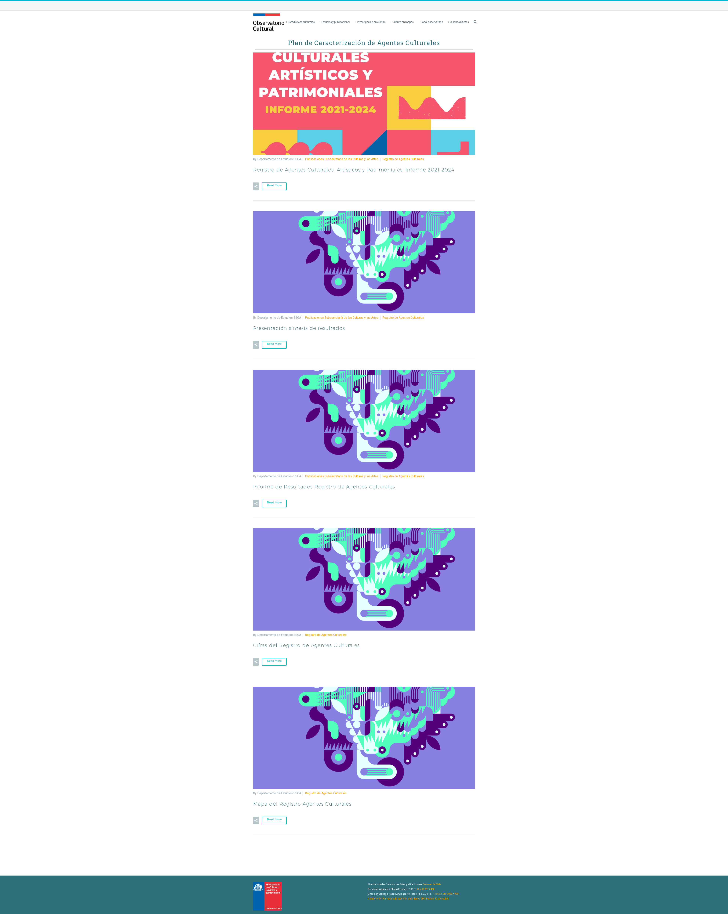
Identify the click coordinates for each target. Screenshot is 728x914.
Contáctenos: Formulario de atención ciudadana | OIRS (397, 898)
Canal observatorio (431, 21)
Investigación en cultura (371, 21)
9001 (457, 894)
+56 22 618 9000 (443, 894)
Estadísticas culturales (301, 21)
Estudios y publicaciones (336, 21)
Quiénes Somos (459, 21)
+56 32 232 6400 (426, 889)
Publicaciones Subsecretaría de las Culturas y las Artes (341, 159)
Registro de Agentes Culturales (403, 159)
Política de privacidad (437, 898)
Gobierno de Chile (432, 884)
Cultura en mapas (403, 21)
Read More (274, 185)
